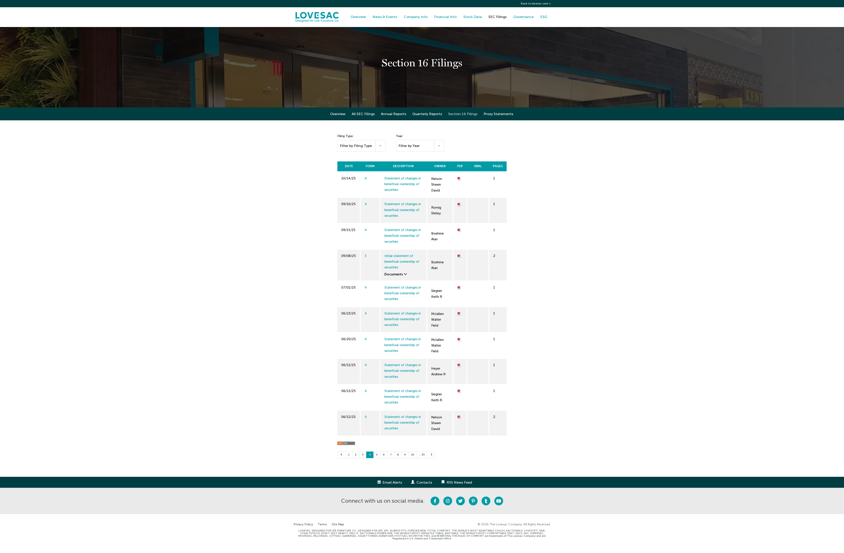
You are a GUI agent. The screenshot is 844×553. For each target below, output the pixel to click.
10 (412, 454)
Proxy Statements (498, 114)
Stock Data (472, 17)
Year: (399, 136)
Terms (322, 524)
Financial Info (445, 17)
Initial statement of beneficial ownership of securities (401, 261)
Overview (358, 17)
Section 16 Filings (462, 114)
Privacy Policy (303, 524)
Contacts (424, 482)
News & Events (385, 17)
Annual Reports (393, 114)
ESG (543, 17)
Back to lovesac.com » (536, 3)
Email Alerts (392, 482)
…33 (422, 454)
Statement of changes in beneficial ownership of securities (402, 184)
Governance (523, 17)
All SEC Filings (363, 114)
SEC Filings (497, 17)
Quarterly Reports (427, 114)
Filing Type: (345, 136)
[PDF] (459, 178)
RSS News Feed (459, 482)
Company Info (415, 17)
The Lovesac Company (505, 524)
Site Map (338, 524)
